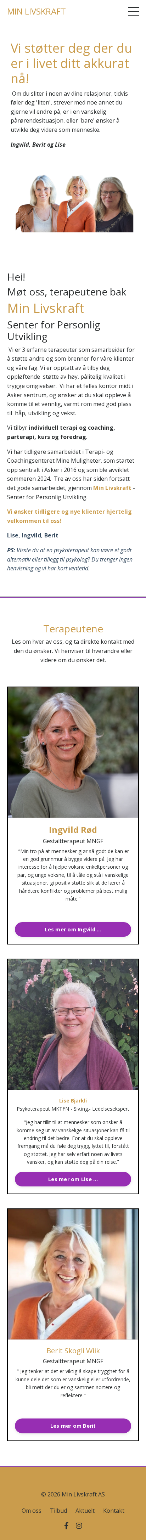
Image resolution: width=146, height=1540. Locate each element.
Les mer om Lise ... (73, 1179)
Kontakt (113, 1510)
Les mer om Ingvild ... (73, 929)
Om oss (31, 1510)
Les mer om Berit (73, 1425)
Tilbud (58, 1510)
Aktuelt (85, 1510)
